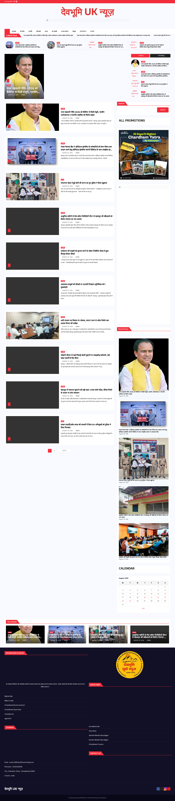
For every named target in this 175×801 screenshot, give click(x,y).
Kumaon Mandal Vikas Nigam (98, 740)
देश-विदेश (22, 31)
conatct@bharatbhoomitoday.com (21, 762)
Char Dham (92, 731)
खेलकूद (74, 31)
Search (121, 104)
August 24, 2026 (67, 326)
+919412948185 (17, 767)
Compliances (9, 714)
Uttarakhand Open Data (13, 709)
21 (151, 597)
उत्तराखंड (14, 31)
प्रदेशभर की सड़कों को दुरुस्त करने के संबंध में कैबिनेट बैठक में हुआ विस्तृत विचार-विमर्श (142, 557)
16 (165, 594)
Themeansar (102, 797)
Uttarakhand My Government (15, 705)
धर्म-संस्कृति (54, 31)
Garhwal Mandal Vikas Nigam (98, 735)
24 (123, 601)
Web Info (83, 31)
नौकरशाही (38, 31)
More (92, 31)
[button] (165, 31)
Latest (141, 55)
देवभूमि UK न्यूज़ (87, 11)
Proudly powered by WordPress (78, 797)
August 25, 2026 (13, 95)
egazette (8, 718)
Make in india (9, 701)
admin (23, 95)
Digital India (9, 696)
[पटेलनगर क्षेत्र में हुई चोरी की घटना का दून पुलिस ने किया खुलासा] (144, 458)
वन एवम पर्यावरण (64, 31)
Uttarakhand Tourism (96, 744)
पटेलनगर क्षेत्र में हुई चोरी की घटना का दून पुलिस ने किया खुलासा (84, 183)
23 (165, 597)
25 (130, 601)
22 (158, 597)
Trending (161, 55)
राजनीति (30, 31)
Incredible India (94, 726)
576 (64, 451)
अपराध (46, 31)
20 (145, 597)
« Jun (143, 608)
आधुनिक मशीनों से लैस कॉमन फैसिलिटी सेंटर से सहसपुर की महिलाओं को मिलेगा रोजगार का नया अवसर (152, 47)
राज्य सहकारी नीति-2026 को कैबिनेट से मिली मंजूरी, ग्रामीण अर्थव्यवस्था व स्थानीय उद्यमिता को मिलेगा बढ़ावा (28, 47)
